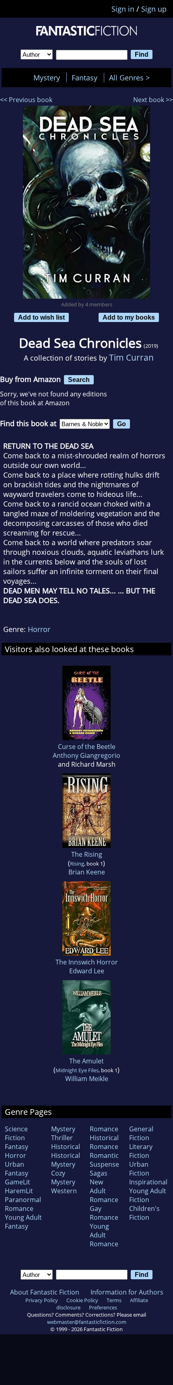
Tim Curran (131, 357)
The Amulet (86, 1061)
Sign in (122, 9)
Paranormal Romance (23, 1204)
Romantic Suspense (104, 1160)
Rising (77, 863)
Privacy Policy (41, 1300)
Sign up (154, 9)
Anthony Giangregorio (86, 755)
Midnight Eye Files (77, 1070)
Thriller (62, 1137)
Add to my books (129, 317)
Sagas (98, 1173)
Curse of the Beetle (86, 746)
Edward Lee (86, 970)
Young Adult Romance (104, 1235)
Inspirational (148, 1182)
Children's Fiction (144, 1213)
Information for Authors (127, 1292)
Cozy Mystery (63, 1177)
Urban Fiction (139, 1169)
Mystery (46, 77)
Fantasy (84, 77)
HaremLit (19, 1190)
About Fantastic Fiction (44, 1292)
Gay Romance (104, 1213)
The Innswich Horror (87, 962)
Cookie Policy (82, 1300)
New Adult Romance (104, 1191)
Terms (114, 1300)
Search (79, 379)
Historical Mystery (65, 1160)
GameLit (17, 1182)
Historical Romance (104, 1142)
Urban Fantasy (16, 1169)
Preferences (103, 1307)
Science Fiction (16, 1133)
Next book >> (153, 99)
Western (64, 1190)
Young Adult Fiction (147, 1195)
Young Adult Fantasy (23, 1222)
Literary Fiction (140, 1151)
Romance (104, 1128)
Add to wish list (41, 317)
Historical (65, 1146)
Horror (39, 629)
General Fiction (141, 1133)
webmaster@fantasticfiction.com (86, 1321)
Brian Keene (86, 872)
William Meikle (86, 1078)
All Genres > (131, 77)
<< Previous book (26, 99)
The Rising (86, 854)
